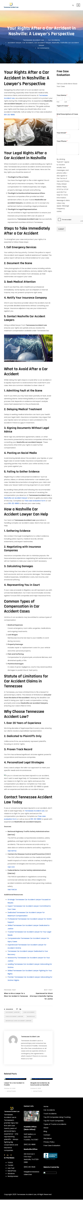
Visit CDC (11, 867)
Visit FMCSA (12, 889)
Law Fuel (11, 1168)
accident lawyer (14, 43)
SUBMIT (61, 229)
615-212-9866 (13, 503)
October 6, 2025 (35, 1088)
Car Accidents (54, 40)
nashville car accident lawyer (18, 1020)
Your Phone (62, 141)
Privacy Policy (49, 1142)
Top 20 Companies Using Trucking (57, 1117)
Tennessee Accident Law (33, 40)
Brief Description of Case (67, 115)
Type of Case (63, 106)
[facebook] (4, 1155)
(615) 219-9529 (29, 1167)
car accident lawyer (42, 43)
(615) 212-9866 (29, 1144)
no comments (43, 48)
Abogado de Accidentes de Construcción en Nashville (39, 1084)
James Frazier (11, 1091)
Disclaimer (48, 1138)
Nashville (55, 43)
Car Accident (27, 43)
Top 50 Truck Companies (54, 1121)
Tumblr (10, 1165)
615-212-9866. (9, 114)
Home (46, 1106)
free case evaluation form (35, 501)
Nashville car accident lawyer (15, 498)
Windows (11, 1173)
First (58, 102)
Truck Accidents (50, 1113)
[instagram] (11, 1155)
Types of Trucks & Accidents (55, 1124)
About (46, 1128)
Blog (45, 1131)
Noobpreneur (13, 1176)
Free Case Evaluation (52, 1145)
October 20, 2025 (9, 1088)
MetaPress (12, 1171)
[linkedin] (7, 1155)
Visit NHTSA (12, 851)
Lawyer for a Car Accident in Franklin (14, 1084)
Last (65, 102)
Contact (47, 1135)
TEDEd (10, 1162)
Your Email (62, 133)
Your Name (62, 95)
